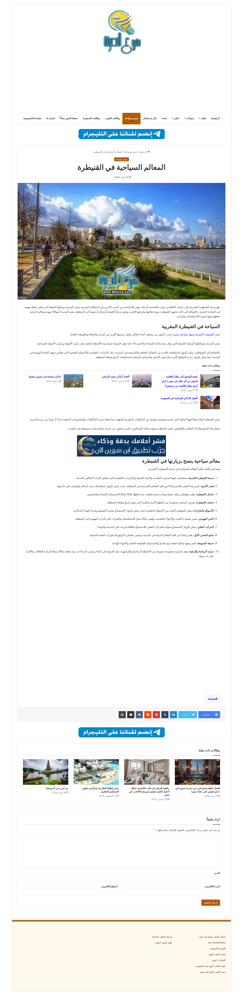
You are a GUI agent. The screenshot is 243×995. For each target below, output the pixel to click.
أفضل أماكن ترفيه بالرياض (115, 376)
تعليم (176, 118)
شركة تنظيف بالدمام (162, 936)
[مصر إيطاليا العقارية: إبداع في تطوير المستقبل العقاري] (96, 772)
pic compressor (217, 942)
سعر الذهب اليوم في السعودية (211, 965)
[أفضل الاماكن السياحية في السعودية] (210, 402)
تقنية (203, 118)
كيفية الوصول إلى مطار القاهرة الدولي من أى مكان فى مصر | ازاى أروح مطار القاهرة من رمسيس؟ (180, 381)
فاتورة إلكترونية (218, 948)
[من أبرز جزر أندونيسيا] (45, 772)
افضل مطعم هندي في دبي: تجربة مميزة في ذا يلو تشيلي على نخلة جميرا (197, 790)
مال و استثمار (150, 118)
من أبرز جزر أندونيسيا (57, 788)
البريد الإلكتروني (212, 886)
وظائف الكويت (112, 118)
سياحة (211, 698)
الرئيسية (215, 118)
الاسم (217, 873)
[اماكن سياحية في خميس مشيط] (73, 380)
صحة (164, 118)
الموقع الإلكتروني (109, 886)
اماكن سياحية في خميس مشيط (45, 376)
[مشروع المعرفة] (121, 32)
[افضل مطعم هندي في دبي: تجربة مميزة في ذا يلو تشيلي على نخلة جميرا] (197, 772)
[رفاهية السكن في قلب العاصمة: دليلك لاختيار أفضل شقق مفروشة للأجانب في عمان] (147, 772)
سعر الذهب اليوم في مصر (213, 971)
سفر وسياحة (131, 118)
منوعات (190, 118)
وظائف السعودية (91, 118)
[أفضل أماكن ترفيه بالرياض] (142, 380)
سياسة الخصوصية (32, 118)
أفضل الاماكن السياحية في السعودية (179, 398)
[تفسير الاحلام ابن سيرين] (121, 445)
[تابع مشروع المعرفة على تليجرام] (121, 133)
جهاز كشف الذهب (163, 942)
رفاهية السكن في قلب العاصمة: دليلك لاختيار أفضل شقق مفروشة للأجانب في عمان (149, 791)
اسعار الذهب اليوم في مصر (212, 936)
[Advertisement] (121, 84)
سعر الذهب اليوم (217, 954)
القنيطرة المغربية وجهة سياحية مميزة (193, 334)
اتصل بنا (51, 118)
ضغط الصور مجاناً (69, 118)
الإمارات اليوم (219, 960)
